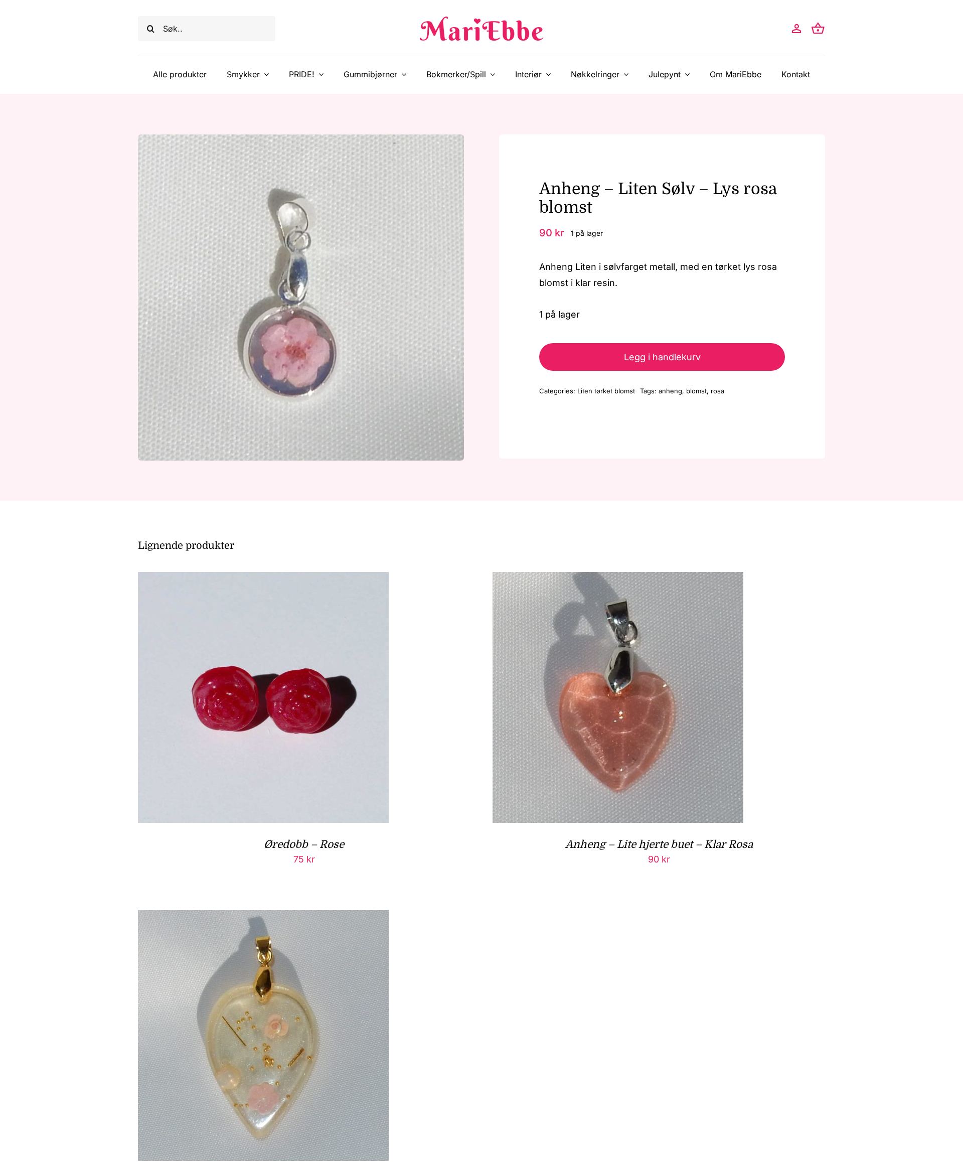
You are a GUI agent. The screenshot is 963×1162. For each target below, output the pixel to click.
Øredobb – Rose (304, 844)
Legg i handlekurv (662, 357)
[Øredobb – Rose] (263, 579)
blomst (696, 391)
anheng (670, 391)
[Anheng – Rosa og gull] (263, 918)
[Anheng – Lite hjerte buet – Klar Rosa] (618, 579)
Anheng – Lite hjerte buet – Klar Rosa (659, 844)
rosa (717, 391)
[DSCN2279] (301, 297)
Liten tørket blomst (606, 391)
